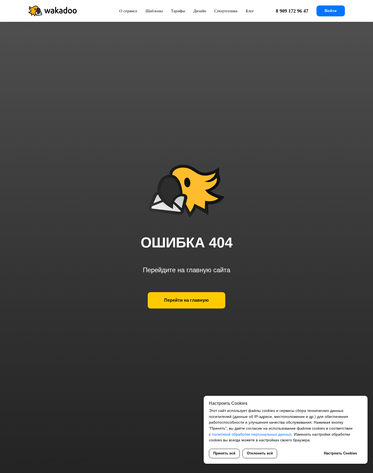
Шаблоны (154, 11)
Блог (250, 11)
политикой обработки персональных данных (252, 434)
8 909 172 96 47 (292, 11)
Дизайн (199, 11)
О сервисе (128, 11)
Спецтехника (226, 11)
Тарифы (178, 11)
